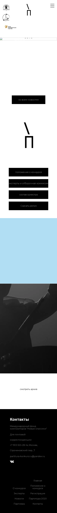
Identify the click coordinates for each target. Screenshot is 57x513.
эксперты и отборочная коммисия (28, 183)
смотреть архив (28, 389)
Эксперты (19, 493)
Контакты (38, 504)
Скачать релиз (29, 206)
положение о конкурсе (28, 172)
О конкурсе (19, 488)
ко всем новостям (28, 99)
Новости (19, 498)
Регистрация (37, 493)
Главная (38, 480)
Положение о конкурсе (37, 487)
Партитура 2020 (38, 498)
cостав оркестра (28, 194)
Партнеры (19, 504)
